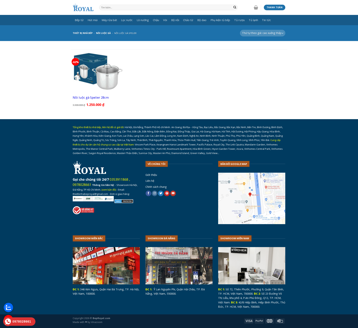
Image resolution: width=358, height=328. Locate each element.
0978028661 (82, 184)
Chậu (156, 20)
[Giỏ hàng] (256, 7)
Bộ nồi (175, 20)
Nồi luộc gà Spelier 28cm (91, 97)
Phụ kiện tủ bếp (220, 20)
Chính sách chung (156, 187)
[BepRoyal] (83, 7)
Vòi (165, 20)
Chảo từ (188, 20)
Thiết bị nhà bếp (82, 33)
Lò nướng (143, 20)
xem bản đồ (108, 189)
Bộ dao (201, 20)
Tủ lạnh (253, 20)
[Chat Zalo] (8, 307)
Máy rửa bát (109, 20)
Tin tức (266, 20)
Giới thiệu (151, 175)
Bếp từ (79, 20)
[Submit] (235, 7)
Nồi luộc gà (103, 33)
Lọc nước (127, 20)
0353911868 (119, 179)
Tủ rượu (239, 20)
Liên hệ (149, 181)
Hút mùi (93, 20)
